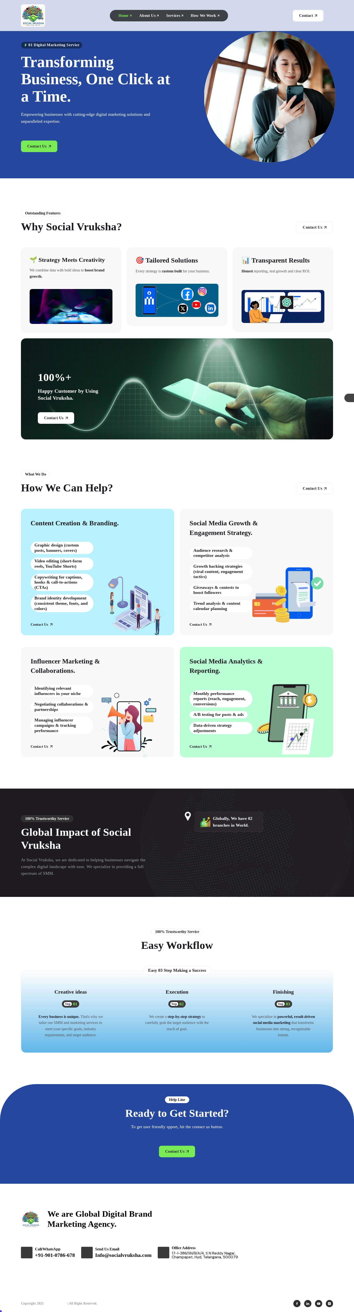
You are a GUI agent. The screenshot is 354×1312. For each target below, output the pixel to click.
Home (123, 15)
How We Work (203, 15)
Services (173, 15)
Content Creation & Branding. (75, 523)
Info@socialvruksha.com (123, 1255)
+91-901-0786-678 (55, 1255)
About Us (147, 15)
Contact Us (39, 624)
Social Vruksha (55, 1303)
